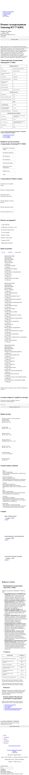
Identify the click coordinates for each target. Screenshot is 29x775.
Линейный (10, 252)
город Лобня (7, 707)
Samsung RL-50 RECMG (8, 135)
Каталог (14, 751)
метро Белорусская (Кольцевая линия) (13, 708)
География (6, 741)
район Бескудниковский (10, 704)
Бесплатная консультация (14, 745)
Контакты (6, 742)
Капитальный (18, 252)
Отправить (3, 770)
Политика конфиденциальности (14, 750)
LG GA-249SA (6, 136)
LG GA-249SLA (7, 137)
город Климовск (8, 706)
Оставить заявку (14, 39)
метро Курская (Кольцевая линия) (12, 709)
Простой (3, 252)
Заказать (6, 519)
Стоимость (6, 737)
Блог (5, 735)
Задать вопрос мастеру (14, 726)
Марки (5, 739)
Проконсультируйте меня (14, 406)
